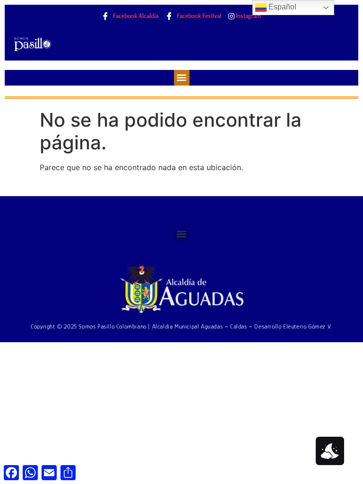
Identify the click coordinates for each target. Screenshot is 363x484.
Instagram (247, 15)
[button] (182, 78)
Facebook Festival (198, 15)
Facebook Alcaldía (135, 15)
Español (281, 7)
